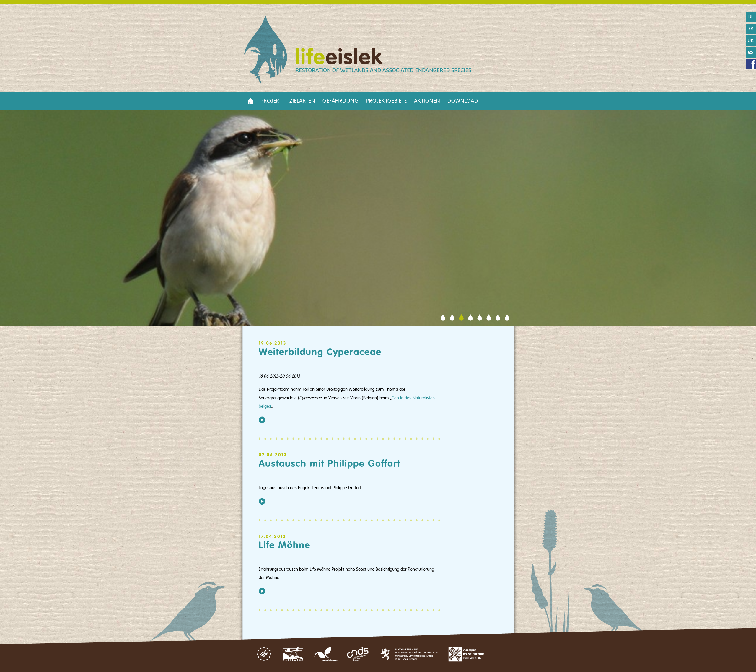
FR (751, 28)
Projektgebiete (386, 101)
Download (462, 101)
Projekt (271, 101)
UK (751, 40)
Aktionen (427, 101)
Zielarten (302, 101)
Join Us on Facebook (751, 64)
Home (250, 101)
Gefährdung (340, 101)
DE (751, 16)
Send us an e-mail (751, 52)
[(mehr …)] (262, 419)
